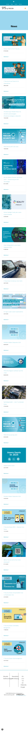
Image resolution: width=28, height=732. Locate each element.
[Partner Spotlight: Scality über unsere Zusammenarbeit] (14, 201)
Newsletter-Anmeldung (15, 677)
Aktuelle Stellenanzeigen (8, 677)
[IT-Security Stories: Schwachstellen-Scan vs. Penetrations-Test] (14, 582)
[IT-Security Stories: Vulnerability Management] (14, 615)
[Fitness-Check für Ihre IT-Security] (14, 39)
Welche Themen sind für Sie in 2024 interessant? (12, 561)
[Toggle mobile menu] (25, 8)
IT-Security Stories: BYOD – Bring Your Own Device (14, 528)
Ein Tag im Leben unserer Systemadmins (13, 312)
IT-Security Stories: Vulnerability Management (11, 627)
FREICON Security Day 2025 (10, 435)
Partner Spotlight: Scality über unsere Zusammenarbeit (12, 213)
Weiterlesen (6, 57)
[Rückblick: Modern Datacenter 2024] (14, 485)
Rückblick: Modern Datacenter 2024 (12, 496)
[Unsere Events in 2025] (14, 455)
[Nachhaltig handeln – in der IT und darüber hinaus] (14, 392)
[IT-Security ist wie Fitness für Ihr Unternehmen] (14, 70)
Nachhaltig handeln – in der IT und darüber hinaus (14, 403)
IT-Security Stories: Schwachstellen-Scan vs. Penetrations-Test (13, 594)
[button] (2, 729)
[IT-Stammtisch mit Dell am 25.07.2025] (14, 269)
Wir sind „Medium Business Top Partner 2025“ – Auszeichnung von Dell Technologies (13, 179)
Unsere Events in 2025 (9, 466)
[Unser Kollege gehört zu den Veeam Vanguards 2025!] (14, 234)
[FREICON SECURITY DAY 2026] (14, 136)
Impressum (20, 693)
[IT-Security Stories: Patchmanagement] (14, 648)
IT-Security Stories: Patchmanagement (13, 658)
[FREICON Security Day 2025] (14, 424)
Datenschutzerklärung (8, 695)
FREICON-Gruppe (24, 686)
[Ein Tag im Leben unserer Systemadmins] (14, 301)
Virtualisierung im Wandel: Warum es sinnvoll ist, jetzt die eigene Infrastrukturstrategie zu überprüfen (12, 114)
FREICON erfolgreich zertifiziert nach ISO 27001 (13, 372)
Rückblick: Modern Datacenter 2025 (12, 342)
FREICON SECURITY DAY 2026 (11, 147)
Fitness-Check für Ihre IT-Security (11, 49)
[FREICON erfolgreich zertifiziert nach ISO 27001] (14, 361)
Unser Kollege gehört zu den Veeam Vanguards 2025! (12, 246)
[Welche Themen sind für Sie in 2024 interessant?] (14, 549)
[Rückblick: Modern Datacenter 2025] (14, 332)
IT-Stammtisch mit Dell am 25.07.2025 (13, 281)
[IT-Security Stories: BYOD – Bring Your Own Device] (14, 516)
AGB (13, 695)
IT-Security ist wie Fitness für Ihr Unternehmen (11, 82)
